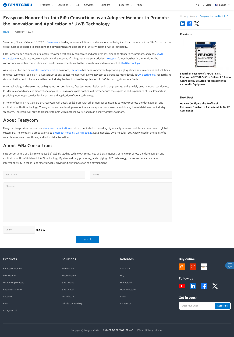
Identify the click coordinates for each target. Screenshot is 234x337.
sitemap (159, 330)
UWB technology (130, 63)
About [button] (140, 4)
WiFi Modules (9, 275)
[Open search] (197, 5)
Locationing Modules (13, 282)
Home (183, 16)
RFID (5, 303)
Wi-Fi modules (84, 132)
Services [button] (88, 4)
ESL (77, 4)
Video (123, 296)
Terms (141, 330)
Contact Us (125, 303)
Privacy (149, 330)
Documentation (128, 289)
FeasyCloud (126, 282)
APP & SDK (125, 268)
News (6, 31)
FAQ (122, 275)
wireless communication (44, 70)
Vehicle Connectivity (72, 303)
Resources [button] (123, 4)
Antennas (8, 296)
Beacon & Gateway (12, 289)
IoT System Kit (10, 310)
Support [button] (105, 4)
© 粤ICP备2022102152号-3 (118, 330)
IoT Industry (68, 296)
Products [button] (45, 4)
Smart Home (68, 282)
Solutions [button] (63, 4)
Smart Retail (68, 289)
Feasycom (52, 42)
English (222, 4)
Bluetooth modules (64, 132)
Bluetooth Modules (13, 268)
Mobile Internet (70, 275)
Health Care (68, 268)
